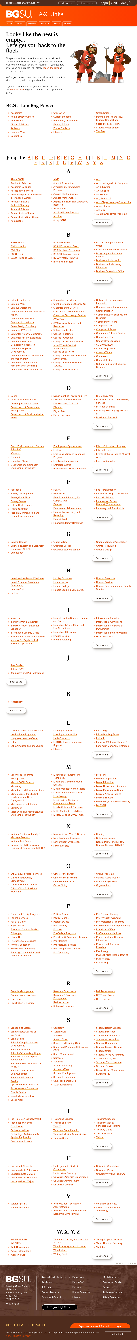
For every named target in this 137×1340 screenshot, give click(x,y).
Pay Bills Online (18, 921)
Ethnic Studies (103, 450)
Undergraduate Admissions (25, 1170)
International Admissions (109, 621)
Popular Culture (61, 917)
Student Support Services (109, 1047)
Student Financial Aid (64, 1080)
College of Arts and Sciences (68, 341)
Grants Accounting (106, 545)
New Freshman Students (66, 838)
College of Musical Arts (65, 369)
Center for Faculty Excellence (26, 337)
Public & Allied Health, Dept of (112, 954)
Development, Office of (65, 403)
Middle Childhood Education (68, 807)
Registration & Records (22, 1002)
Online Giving (60, 885)
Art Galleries (102, 190)
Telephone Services (63, 1118)
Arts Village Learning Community (113, 202)
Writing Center (61, 1254)
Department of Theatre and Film (70, 395)
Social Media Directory (108, 123)
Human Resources (105, 578)
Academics (32, 24)
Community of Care (106, 321)
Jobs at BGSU (18, 669)
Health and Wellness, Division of (27, 578)
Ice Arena (15, 618)
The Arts (100, 131)
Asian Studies (103, 206)
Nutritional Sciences (106, 838)
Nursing (100, 834)
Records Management (22, 991)
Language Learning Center (24, 738)
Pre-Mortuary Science (64, 944)
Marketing (16, 786)
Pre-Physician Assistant (108, 917)
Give (122, 3)
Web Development (20, 1247)
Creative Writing (104, 352)
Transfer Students (105, 1118)
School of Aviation (20, 1049)
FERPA (56, 489)
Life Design (102, 730)
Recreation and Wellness (23, 995)
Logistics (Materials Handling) (111, 742)
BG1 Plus (15, 250)
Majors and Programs (22, 774)
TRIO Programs (104, 1133)
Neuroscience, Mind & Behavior (69, 834)
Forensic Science (105, 497)
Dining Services (61, 415)
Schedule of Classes (21, 1027)
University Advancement (66, 1180)
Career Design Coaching (23, 326)
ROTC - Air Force (105, 995)
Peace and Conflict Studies (25, 929)
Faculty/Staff (78, 1282)
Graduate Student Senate (66, 549)
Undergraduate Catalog (23, 1173)
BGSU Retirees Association (67, 254)
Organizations (103, 112)
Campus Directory (50, 1292)
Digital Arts (59, 411)
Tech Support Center (21, 1122)
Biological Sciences (63, 261)
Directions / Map (104, 395)
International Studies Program (112, 632)
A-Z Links (46, 1287)
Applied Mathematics (64, 197)
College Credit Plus (63, 330)
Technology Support (112, 1292)
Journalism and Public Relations (27, 672)
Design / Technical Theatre (67, 399)
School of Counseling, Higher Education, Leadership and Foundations (26, 1056)
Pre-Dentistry (60, 925)
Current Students (62, 116)
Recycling (16, 999)
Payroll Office (17, 925)
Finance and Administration (67, 508)
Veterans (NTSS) (19, 1203)
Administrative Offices (22, 116)
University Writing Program (110, 1173)
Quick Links (85, 3)
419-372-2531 (12, 1299)
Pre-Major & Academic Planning (70, 937)
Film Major (59, 493)
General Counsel (19, 541)
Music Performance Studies (110, 790)
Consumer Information (52, 1297)
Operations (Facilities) (107, 881)
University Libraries (63, 1184)
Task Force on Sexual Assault (26, 1118)
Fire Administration (106, 489)
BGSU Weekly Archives (65, 257)
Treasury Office (104, 1129)
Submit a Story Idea (106, 1058)
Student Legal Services (108, 1035)
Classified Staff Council (65, 307)
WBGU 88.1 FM (19, 1239)
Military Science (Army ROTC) (68, 814)
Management (17, 778)
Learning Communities (65, 734)
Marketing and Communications (27, 790)
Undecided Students (21, 1166)
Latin (13, 742)
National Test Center (21, 841)
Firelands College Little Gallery (112, 493)
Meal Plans (16, 807)
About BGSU (17, 179)
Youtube (100, 1247)
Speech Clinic (60, 1039)
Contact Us (16, 135)
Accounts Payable (20, 201)
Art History (102, 194)
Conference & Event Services (111, 333)
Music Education (105, 782)
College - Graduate (63, 337)
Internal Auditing (62, 639)
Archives (57, 216)
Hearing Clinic (18, 589)
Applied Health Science (65, 193)
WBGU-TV (16, 1243)
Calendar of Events (20, 300)
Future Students (61, 128)
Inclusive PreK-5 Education (24, 621)
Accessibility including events (56, 1277)
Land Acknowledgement (23, 734)
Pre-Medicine (60, 940)
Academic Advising (21, 183)
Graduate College (62, 545)
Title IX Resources (111, 1297)
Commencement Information (111, 307)
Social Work (17, 1099)
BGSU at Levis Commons (66, 250)
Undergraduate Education (24, 1177)
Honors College (61, 586)
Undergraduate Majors (22, 1181)
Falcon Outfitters (19, 508)
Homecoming (60, 582)
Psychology (102, 951)
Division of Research (106, 417)
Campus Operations (21, 307)
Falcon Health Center (22, 505)
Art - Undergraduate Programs (112, 183)
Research (56, 24)
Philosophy (16, 933)
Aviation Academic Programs (111, 213)
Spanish (57, 1035)
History (14, 593)
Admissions (19, 24)
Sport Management (63, 1054)
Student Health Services (108, 1027)
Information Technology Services (28, 636)
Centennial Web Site (21, 330)
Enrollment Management (66, 461)
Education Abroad (20, 461)
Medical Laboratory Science (67, 792)
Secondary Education (22, 1077)
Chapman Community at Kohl (26, 369)
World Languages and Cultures (69, 1246)
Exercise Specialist (105, 461)
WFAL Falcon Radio (21, 1250)
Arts (98, 179)
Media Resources (111, 1277)
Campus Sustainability (22, 318)
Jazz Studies (17, 665)
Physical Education (20, 944)
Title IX (57, 1126)
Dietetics (57, 407)
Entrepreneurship (62, 464)
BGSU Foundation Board (66, 246)
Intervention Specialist (107, 618)
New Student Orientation (66, 841)
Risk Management (105, 991)
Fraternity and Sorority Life (110, 508)
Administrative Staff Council (25, 217)
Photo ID (15, 937)
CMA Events (59, 319)
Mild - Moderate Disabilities (67, 811)
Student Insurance (105, 1031)
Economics (16, 457)
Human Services (104, 582)
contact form (17, 89)
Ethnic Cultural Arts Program (111, 446)
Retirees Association (63, 1006)
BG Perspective (18, 246)
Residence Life (60, 1002)
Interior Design (61, 635)
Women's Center (19, 1254)
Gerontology (17, 552)
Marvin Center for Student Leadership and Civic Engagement (24, 797)
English (57, 450)
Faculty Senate (18, 501)
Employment (78, 1277)
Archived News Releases (66, 212)
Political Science (61, 914)
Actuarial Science (20, 209)
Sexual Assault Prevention (24, 1088)
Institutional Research (64, 632)
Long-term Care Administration (112, 745)
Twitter (100, 1137)
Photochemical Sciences (23, 940)
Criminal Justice (104, 360)
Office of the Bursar (63, 873)
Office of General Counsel (24, 884)
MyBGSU (101, 805)
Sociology (58, 1027)
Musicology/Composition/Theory (113, 801)
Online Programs (105, 873)
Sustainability (103, 1073)
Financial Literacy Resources (68, 522)
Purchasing (102, 962)
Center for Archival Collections (26, 333)
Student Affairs (61, 1069)
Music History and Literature (111, 786)
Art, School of (103, 198)
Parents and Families (112, 1282)
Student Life (45, 24)
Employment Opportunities (67, 446)
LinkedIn (100, 738)
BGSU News (17, 242)
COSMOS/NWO (104, 344)
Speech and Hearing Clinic (67, 1043)
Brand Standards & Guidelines (111, 249)
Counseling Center (105, 348)
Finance (57, 504)
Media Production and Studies (69, 788)
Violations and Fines (106, 1203)
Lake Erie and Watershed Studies (28, 730)
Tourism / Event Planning (66, 1130)
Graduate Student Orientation (111, 541)
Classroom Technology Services (69, 315)
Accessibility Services (22, 190)
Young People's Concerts (109, 1239)
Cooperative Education (108, 340)
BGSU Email (17, 254)
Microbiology (60, 796)
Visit (114, 3)
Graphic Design (104, 549)
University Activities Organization (70, 1176)
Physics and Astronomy (23, 948)
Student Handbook (63, 1084)
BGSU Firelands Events (23, 257)
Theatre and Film (62, 1122)
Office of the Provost (64, 881)
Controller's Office (105, 337)
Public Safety (103, 958)
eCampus (15, 453)
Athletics (67, 24)
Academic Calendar (21, 186)
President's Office (105, 929)
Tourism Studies (61, 1138)
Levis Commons (61, 738)
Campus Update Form (22, 322)
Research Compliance (64, 991)
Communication (104, 310)
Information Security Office (25, 632)
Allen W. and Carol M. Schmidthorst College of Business (64, 348)
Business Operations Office (110, 271)
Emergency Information (65, 120)
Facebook (16, 489)
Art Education (103, 186)
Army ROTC (59, 220)
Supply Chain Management (110, 1070)
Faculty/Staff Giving (21, 497)
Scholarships (17, 1038)
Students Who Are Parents (110, 1054)
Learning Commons (63, 730)
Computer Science (106, 329)
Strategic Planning (63, 1065)
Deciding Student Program (25, 403)
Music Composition (106, 778)
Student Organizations (107, 127)
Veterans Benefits (20, 1207)
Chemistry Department (65, 300)
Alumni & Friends (20, 124)
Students (107, 1287)
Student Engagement (64, 1077)
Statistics (58, 1061)
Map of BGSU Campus (22, 782)
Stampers (58, 1057)
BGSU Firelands (61, 242)
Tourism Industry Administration (70, 1134)
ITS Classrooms (104, 636)
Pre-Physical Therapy (107, 914)
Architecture (59, 208)
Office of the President (65, 877)
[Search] (129, 3)
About (9, 24)
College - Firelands (63, 333)
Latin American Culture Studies (27, 745)
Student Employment (64, 1073)
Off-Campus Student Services (26, 873)
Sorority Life (59, 1031)
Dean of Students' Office (24, 399)
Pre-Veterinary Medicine (108, 933)
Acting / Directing (20, 205)
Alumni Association (63, 183)
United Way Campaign (65, 1173)
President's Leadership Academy (113, 925)
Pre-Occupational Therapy (67, 948)
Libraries (57, 132)
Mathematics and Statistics (25, 804)
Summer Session (105, 1066)
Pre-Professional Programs (110, 921)
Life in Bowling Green (107, 734)
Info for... (65, 3)
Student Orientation (106, 1043)
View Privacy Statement (18, 1335)
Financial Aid (60, 519)
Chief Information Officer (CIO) (69, 303)
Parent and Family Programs (25, 914)
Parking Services (19, 917)
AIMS (56, 179)
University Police (104, 1170)
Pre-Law (57, 929)
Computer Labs (104, 325)
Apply (104, 3)
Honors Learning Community (68, 589)
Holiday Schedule (62, 578)
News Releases (61, 845)
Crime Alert (59, 112)
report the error (51, 67)
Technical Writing (20, 1130)
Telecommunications (21, 1141)
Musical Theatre (104, 797)
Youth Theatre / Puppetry (109, 1243)
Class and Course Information (68, 311)
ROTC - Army (103, 999)
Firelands (76, 1287)
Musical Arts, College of (108, 793)
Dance (14, 395)
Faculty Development (22, 493)
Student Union (103, 1050)
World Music (60, 1250)
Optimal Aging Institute (108, 877)
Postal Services (61, 921)
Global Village (60, 541)
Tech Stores (17, 1126)
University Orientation (107, 1166)
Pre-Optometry (61, 952)
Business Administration (108, 260)
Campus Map (18, 132)
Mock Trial (101, 774)
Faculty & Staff (61, 124)
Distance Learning (105, 406)
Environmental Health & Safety (69, 468)
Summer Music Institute (108, 1062)
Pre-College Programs (64, 933)
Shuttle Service (18, 1092)
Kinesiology (16, 701)
